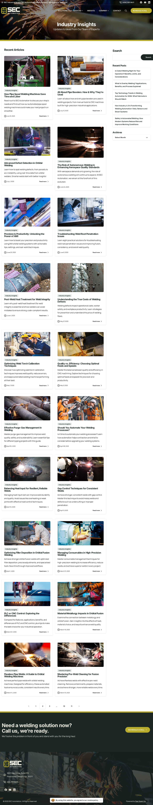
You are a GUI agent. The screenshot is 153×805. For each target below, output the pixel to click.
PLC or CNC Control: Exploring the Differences (21, 614)
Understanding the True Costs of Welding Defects (78, 300)
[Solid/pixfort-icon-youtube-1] (10, 789)
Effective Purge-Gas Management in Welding (23, 428)
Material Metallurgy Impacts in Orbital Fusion (80, 613)
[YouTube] (145, 2)
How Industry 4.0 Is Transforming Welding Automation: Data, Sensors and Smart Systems (131, 108)
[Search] (126, 11)
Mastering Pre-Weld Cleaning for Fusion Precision (78, 675)
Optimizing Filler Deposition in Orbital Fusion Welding (27, 553)
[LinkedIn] (149, 2)
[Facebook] (141, 2)
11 (71, 706)
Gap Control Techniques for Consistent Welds (77, 489)
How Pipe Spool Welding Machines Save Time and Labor (25, 95)
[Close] (100, 800)
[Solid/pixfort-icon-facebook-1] (6, 789)
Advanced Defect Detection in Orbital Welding (23, 164)
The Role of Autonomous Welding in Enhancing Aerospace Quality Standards (78, 166)
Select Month (120, 137)
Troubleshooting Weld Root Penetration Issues (77, 235)
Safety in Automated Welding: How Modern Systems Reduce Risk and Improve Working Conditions (129, 121)
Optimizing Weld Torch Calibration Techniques (22, 364)
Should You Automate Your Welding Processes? (75, 428)
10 (64, 706)
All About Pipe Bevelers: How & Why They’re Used (80, 93)
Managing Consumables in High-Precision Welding (79, 553)
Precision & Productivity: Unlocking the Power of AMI (24, 235)
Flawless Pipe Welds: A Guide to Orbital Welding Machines (24, 675)
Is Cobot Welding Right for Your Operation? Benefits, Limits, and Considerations (128, 74)
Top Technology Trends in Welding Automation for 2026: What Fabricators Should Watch (131, 96)
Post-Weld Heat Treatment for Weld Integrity (27, 299)
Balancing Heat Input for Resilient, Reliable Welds (25, 489)
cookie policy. (92, 800)
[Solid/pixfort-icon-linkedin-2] (14, 789)
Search (117, 50)
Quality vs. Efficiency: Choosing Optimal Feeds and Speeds (78, 364)
